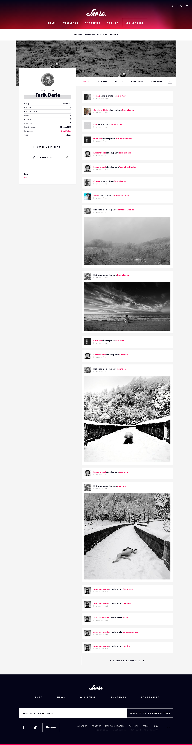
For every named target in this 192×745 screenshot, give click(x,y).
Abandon (119, 340)
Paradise (126, 646)
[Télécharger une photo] (179, 5)
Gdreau (96, 181)
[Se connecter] (187, 5)
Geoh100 (97, 138)
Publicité (134, 726)
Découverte (128, 589)
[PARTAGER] (66, 157)
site (25, 177)
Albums (102, 81)
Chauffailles (66, 131)
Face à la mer (120, 96)
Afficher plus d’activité (127, 661)
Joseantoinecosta (101, 589)
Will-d (96, 195)
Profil (87, 81)
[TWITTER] (35, 727)
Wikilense (70, 23)
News (52, 23)
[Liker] (164, 224)
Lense (38, 697)
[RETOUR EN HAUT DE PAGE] (168, 727)
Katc (95, 124)
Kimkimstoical (99, 153)
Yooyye (96, 96)
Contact (96, 726)
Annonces (92, 23)
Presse (146, 726)
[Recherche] (172, 5)
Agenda (113, 23)
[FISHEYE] (50, 727)
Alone (125, 617)
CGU (156, 726)
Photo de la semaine (96, 35)
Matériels (156, 81)
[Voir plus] (169, 81)
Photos (78, 35)
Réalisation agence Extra (144, 730)
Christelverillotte (101, 110)
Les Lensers (135, 23)
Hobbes (90, 260)
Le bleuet (127, 603)
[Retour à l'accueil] (96, 12)
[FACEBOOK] (23, 727)
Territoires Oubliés (123, 138)
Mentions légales (114, 726)
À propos (82, 726)
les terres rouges (130, 632)
